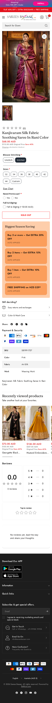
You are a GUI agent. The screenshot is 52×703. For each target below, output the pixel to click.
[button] (36, 471)
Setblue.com (26, 686)
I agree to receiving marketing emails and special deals (25, 618)
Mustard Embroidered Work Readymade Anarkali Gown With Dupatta (37, 453)
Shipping (5, 147)
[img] (12, 128)
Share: (5, 324)
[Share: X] (17, 324)
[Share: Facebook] (12, 324)
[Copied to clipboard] (26, 324)
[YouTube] (30, 692)
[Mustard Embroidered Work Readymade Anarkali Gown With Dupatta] (38, 423)
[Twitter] (21, 692)
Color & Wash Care (16, 315)
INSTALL (40, 3)
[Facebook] (16, 692)
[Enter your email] (47, 611)
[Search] (46, 25)
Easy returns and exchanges (19, 307)
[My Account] (41, 17)
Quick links (8, 593)
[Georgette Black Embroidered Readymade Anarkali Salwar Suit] (13, 423)
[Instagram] (26, 692)
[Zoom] (44, 36)
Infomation (7, 585)
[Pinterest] (35, 692)
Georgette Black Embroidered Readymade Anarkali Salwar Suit (12, 452)
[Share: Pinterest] (22, 324)
